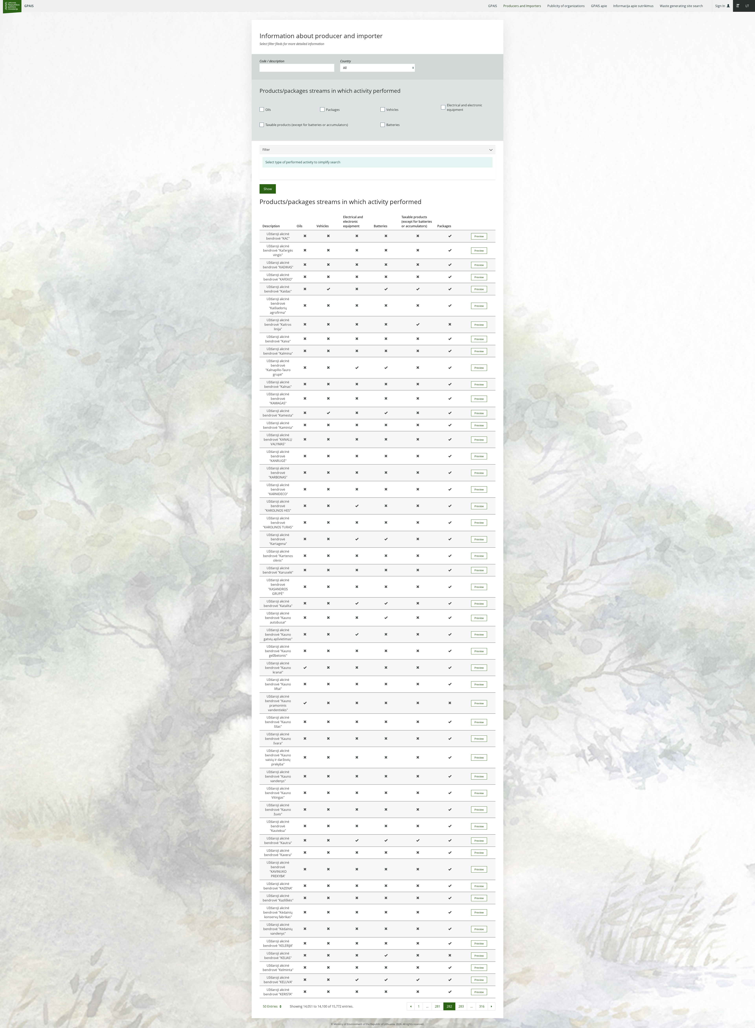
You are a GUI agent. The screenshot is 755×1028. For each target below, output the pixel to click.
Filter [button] (266, 149)
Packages (333, 110)
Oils (268, 110)
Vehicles (392, 110)
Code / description (272, 61)
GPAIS (29, 6)
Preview (479, 236)
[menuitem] (492, 6)
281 (437, 1006)
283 (461, 1006)
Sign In (721, 6)
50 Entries (270, 1006)
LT (747, 6)
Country (345, 61)
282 (449, 1006)
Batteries (393, 125)
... (427, 1006)
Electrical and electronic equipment (464, 107)
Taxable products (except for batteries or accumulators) (306, 125)
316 (481, 1006)
